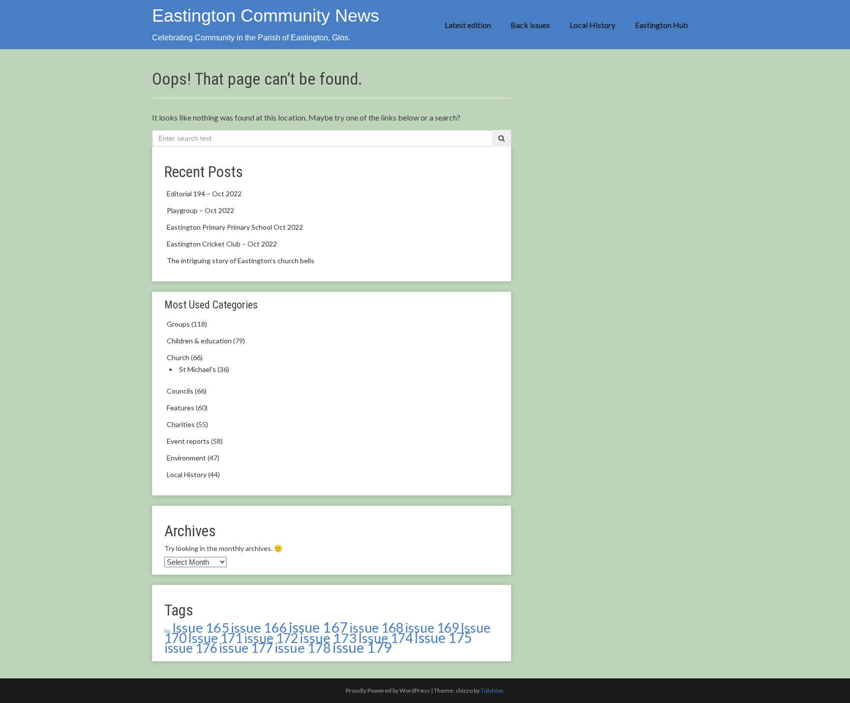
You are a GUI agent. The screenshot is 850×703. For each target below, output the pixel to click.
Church (178, 357)
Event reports (188, 441)
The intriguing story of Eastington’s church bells (240, 260)
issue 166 (259, 627)
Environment (186, 458)
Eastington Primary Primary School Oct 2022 (235, 227)
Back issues (530, 25)
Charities (181, 424)
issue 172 (271, 638)
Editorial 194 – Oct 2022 (204, 193)
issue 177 (246, 648)
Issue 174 (385, 638)
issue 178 (302, 648)
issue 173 (328, 638)
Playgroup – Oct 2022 (200, 210)
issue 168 (376, 628)
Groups (178, 324)
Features (180, 407)
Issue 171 (215, 638)
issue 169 (432, 628)
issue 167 (318, 627)
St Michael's (197, 369)
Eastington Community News (265, 15)
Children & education (199, 340)
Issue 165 (200, 627)
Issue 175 (443, 637)
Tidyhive (492, 690)
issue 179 (362, 647)
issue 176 (190, 648)
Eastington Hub (661, 25)
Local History (592, 25)
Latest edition (468, 25)
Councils (180, 391)
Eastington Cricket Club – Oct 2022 (222, 244)
